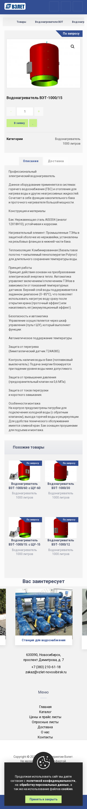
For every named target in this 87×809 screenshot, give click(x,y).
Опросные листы (45, 722)
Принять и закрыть (43, 799)
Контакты (45, 737)
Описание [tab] (31, 161)
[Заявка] (66, 6)
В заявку (19, 123)
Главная (45, 707)
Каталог (45, 712)
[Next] (76, 621)
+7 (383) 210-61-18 (46, 667)
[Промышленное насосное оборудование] (15, 6)
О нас (45, 732)
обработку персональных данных (44, 784)
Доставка (45, 727)
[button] (72, 46)
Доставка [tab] (56, 161)
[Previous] (10, 621)
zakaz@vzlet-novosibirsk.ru (46, 672)
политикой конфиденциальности (50, 780)
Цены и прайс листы (45, 717)
